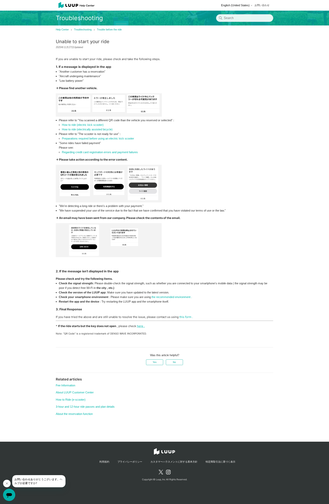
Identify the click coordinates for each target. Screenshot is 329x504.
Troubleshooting (83, 29)
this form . (186, 317)
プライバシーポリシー (129, 461)
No (174, 362)
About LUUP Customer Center (75, 392)
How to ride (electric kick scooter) (83, 124)
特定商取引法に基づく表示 (220, 461)
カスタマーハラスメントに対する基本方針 (173, 461)
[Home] (75, 5)
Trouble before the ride (109, 29)
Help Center (62, 29)
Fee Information (65, 385)
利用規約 (104, 461)
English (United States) (235, 5)
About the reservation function (74, 413)
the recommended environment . (172, 297)
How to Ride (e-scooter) (70, 399)
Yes (155, 362)
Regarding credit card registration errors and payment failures (100, 152)
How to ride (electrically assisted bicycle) (87, 129)
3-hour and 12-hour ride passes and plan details (85, 406)
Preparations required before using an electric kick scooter (98, 138)
